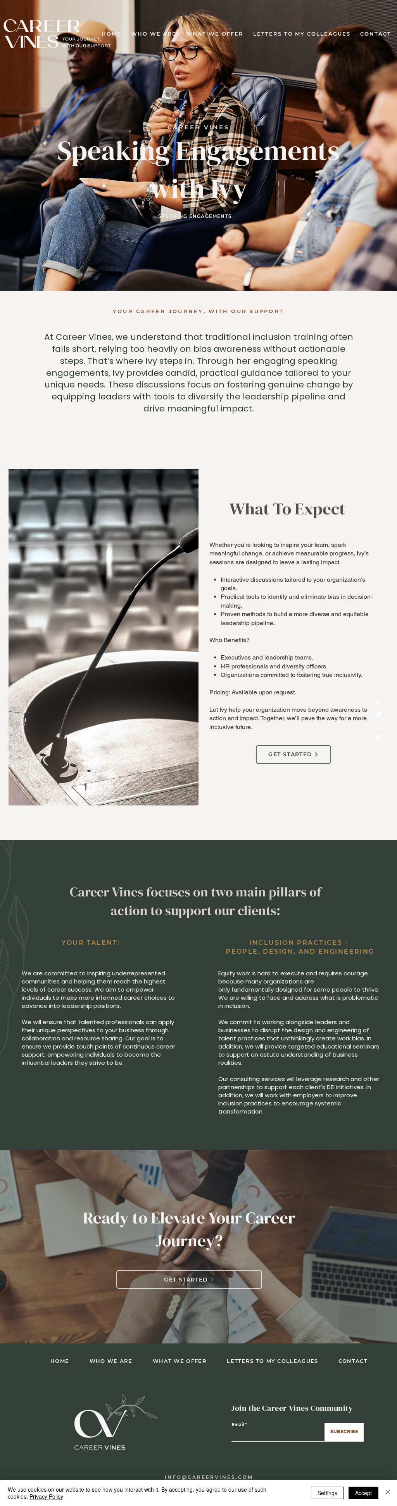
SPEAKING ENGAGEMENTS (195, 216)
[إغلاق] (387, 1493)
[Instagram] (379, 726)
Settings (327, 1493)
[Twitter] (379, 714)
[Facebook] (379, 737)
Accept (363, 1493)
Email (237, 1424)
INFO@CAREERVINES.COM (209, 1477)
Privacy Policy (46, 1496)
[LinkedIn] (379, 702)
